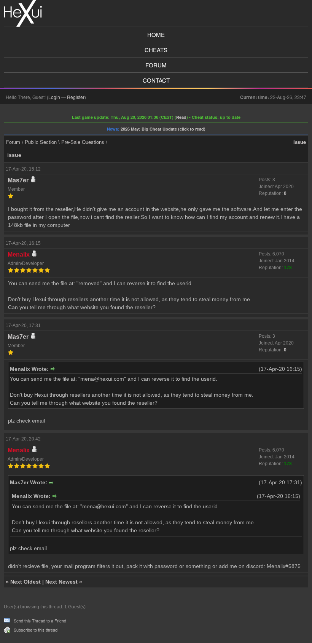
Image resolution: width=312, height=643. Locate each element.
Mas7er (18, 180)
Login (54, 97)
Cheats (156, 50)
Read (181, 117)
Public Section (41, 141)
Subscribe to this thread (35, 630)
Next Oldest (25, 582)
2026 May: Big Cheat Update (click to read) (163, 129)
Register (75, 97)
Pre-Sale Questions (82, 141)
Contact (156, 80)
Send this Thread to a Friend (40, 620)
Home (156, 34)
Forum (156, 65)
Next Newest (61, 582)
